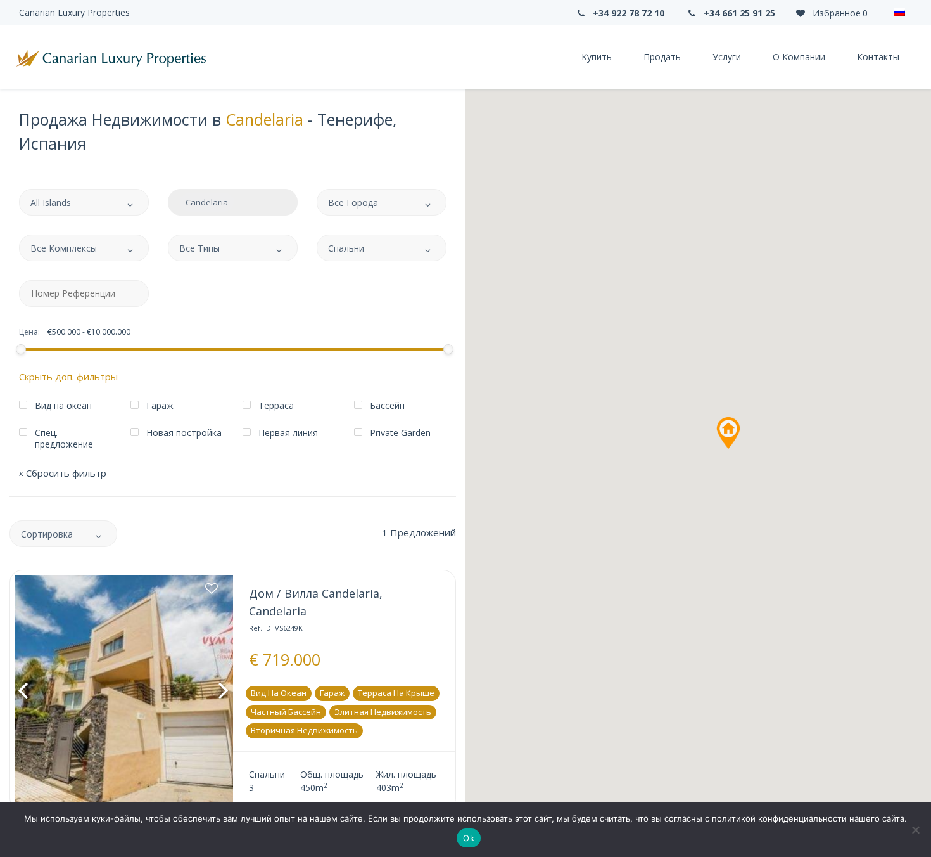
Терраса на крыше (396, 693)
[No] (915, 829)
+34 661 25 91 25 (738, 13)
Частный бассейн (286, 712)
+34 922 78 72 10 (627, 13)
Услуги (726, 57)
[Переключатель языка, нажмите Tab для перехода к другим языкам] (899, 12)
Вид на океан (279, 693)
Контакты (878, 57)
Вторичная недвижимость (304, 730)
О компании (799, 57)
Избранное (839, 13)
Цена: (29, 332)
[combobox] (84, 202)
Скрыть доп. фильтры (68, 376)
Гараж (332, 693)
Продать (662, 57)
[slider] (20, 349)
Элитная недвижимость (382, 712)
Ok (468, 838)
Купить (596, 57)
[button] (728, 433)
